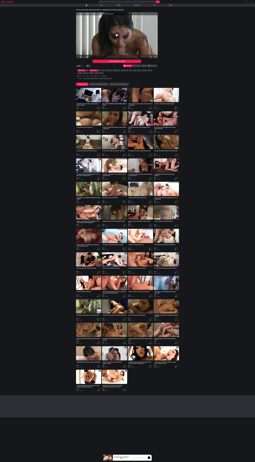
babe (150, 70)
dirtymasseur (124, 70)
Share (145, 65)
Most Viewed (137, 5)
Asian (86, 73)
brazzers (109, 70)
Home (86, 5)
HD (101, 73)
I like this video (77, 66)
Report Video (138, 65)
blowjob (80, 73)
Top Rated (118, 5)
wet (139, 70)
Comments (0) (153, 65)
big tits (96, 73)
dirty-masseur (116, 70)
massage (144, 70)
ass (134, 70)
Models (170, 5)
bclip (104, 70)
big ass (91, 73)
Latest (101, 5)
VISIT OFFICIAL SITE (117, 61)
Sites (154, 5)
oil (130, 70)
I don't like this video (79, 66)
